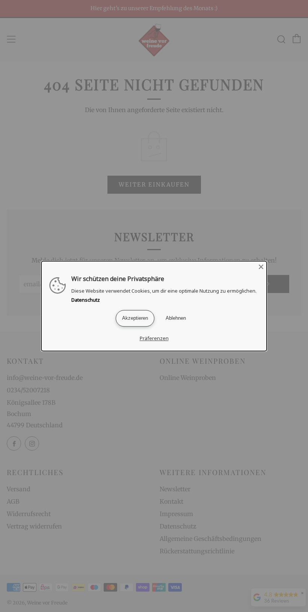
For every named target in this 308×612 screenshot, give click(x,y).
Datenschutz (85, 299)
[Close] (261, 266)
